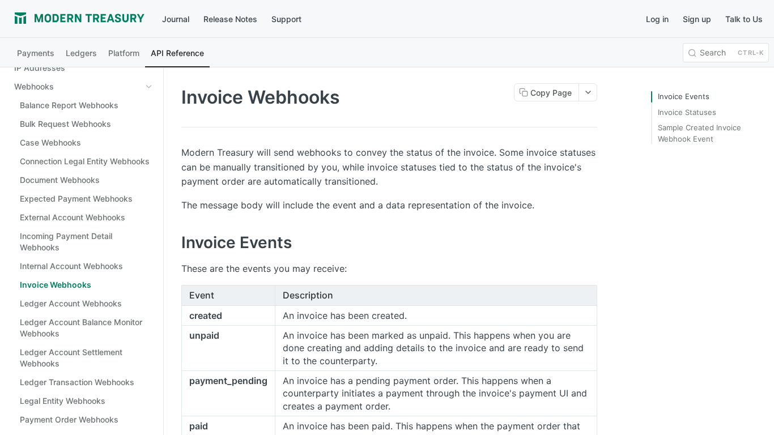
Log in (657, 19)
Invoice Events (683, 96)
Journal (175, 19)
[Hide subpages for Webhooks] (149, 86)
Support (286, 19)
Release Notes (230, 19)
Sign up (697, 19)
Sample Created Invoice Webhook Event (699, 133)
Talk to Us (744, 19)
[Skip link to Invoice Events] (173, 242)
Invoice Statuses (687, 112)
